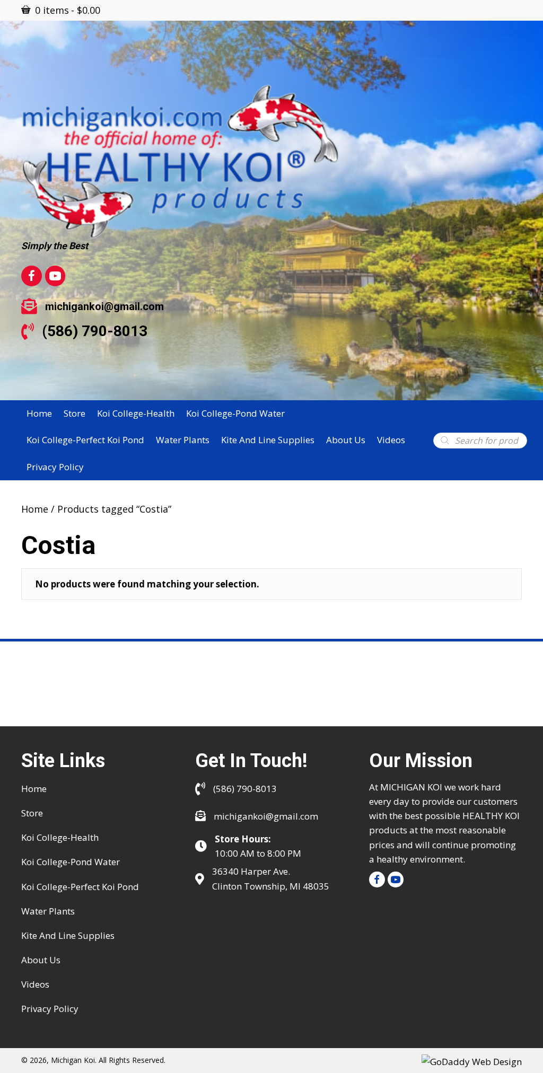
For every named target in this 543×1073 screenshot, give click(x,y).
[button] (377, 879)
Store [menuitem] (32, 813)
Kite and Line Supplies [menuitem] (68, 935)
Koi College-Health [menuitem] (60, 837)
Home (34, 509)
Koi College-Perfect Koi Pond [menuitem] (80, 887)
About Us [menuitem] (40, 960)
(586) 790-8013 (94, 331)
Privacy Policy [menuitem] (49, 1008)
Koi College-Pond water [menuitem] (70, 862)
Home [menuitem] (34, 788)
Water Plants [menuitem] (48, 911)
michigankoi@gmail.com (104, 306)
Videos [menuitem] (35, 984)
